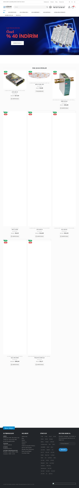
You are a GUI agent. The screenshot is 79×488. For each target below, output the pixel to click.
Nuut (47, 463)
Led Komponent (35, 12)
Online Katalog (9, 15)
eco (52, 449)
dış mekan (43, 449)
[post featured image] (14, 79)
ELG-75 (42, 452)
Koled (42, 457)
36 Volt (42, 439)
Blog (56, 1)
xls (46, 473)
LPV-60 (47, 460)
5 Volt (42, 436)
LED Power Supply (15, 228)
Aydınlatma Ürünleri (59, 12)
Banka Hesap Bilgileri (26, 451)
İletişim (52, 1)
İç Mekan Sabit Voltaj (9, 90)
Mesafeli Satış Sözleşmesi (28, 449)
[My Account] (69, 7)
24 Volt (54, 436)
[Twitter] (72, 2)
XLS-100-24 (64, 229)
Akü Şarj (51, 439)
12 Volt (46, 436)
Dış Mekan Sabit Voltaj (12, 356)
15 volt (50, 436)
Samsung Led (43, 468)
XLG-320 (42, 473)
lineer (55, 457)
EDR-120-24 (64, 101)
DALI (50, 444)
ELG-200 (52, 452)
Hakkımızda (46, 1)
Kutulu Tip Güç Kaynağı (20, 90)
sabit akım (43, 465)
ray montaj (52, 463)
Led (45, 457)
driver (52, 447)
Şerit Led (50, 473)
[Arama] (47, 7)
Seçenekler (40, 91)
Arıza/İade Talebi (25, 453)
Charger (46, 441)
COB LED (52, 441)
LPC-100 (42, 460)
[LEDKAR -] (7, 7)
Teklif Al (23, 443)
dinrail (48, 447)
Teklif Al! (18, 15)
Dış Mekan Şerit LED (41, 356)
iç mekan (52, 455)
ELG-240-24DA (15, 357)
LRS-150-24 (15, 92)
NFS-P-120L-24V (39, 84)
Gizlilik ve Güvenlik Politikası (28, 445)
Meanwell (42, 463)
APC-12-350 (15, 229)
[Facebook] (69, 2)
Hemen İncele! (17, 43)
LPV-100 (52, 460)
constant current (44, 444)
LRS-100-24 (39, 229)
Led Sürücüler (12, 12)
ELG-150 (47, 452)
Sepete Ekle (15, 98)
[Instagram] (75, 2)
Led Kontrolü (46, 12)
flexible (42, 455)
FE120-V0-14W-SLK (39, 357)
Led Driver (50, 457)
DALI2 (53, 444)
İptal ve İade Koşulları (27, 447)
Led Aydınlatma (24, 12)
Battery (42, 441)
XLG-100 (49, 468)
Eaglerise (48, 449)
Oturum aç (61, 1)
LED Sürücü (20, 356)
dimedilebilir (43, 447)
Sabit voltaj (49, 465)
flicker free (47, 455)
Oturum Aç (24, 442)
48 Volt (46, 439)
